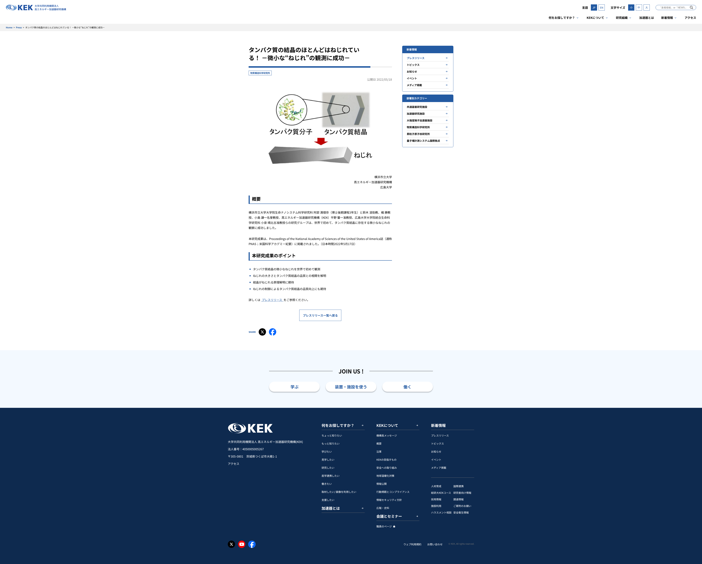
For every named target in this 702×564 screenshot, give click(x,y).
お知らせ (412, 71)
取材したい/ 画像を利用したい (339, 492)
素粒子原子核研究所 (418, 134)
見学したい (328, 459)
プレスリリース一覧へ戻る (320, 315)
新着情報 (667, 17)
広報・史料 (382, 508)
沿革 (379, 451)
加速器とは (646, 17)
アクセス (690, 17)
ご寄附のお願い (462, 506)
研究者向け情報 (462, 493)
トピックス (413, 65)
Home (9, 27)
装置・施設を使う (351, 387)
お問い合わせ (435, 544)
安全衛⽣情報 (461, 512)
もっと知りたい (330, 443)
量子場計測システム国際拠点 (423, 140)
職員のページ (384, 526)
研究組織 (622, 17)
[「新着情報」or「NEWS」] (691, 7)
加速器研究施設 (416, 113)
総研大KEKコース (441, 493)
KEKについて (595, 17)
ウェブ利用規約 (412, 544)
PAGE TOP (693, 407)
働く (407, 387)
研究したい (328, 467)
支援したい (328, 500)
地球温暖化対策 (385, 475)
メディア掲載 (414, 85)
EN (601, 7)
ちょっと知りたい (332, 435)
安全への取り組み (386, 467)
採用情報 (436, 499)
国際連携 (458, 486)
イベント (412, 78)
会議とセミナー (389, 516)
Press (19, 27)
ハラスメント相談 (441, 512)
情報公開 (381, 484)
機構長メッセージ (386, 435)
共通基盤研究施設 (417, 107)
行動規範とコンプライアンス (393, 492)
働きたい (327, 484)
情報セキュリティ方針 (389, 500)
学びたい (327, 451)
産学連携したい (330, 475)
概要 (379, 443)
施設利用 (436, 506)
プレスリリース (272, 300)
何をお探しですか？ (562, 17)
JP (593, 7)
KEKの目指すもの (386, 459)
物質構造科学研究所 (260, 72)
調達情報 (458, 499)
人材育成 (436, 486)
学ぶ (294, 387)
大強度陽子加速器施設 (419, 120)
